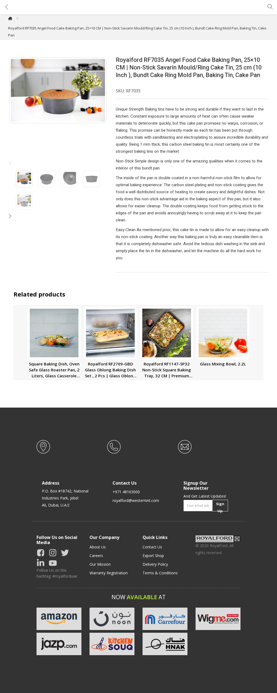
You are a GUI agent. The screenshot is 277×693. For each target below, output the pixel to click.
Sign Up (220, 506)
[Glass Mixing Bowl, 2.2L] (223, 332)
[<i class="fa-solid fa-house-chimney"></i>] (10, 18)
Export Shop (153, 555)
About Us (98, 546)
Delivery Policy (155, 564)
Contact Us (152, 546)
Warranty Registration (109, 572)
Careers (96, 555)
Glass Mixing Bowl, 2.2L (223, 364)
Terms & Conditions (160, 572)
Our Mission (100, 564)
